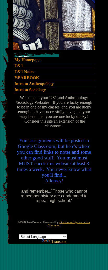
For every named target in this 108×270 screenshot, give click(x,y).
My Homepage (27, 59)
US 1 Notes (24, 71)
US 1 (18, 65)
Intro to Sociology (30, 89)
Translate (58, 241)
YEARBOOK (26, 77)
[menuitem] (54, 60)
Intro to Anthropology (34, 83)
